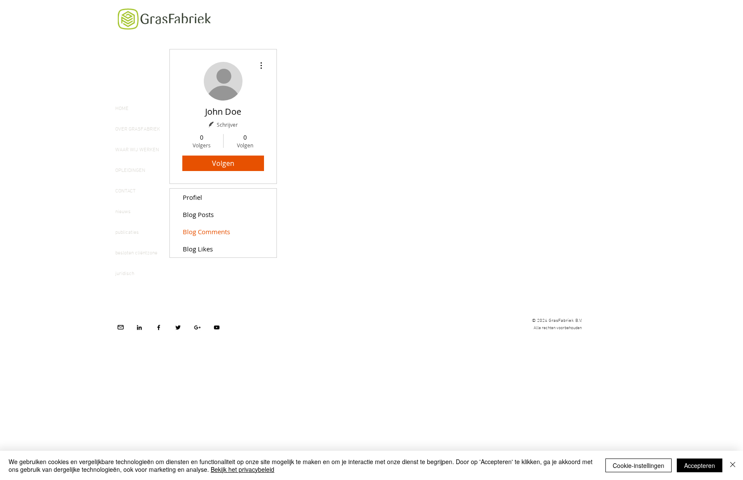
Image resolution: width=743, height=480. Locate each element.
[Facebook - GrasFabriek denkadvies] (158, 327)
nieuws (123, 212)
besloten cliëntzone (136, 253)
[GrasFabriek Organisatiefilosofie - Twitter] (178, 327)
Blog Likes (198, 249)
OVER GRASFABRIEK (137, 129)
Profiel (192, 197)
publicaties (127, 232)
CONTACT (125, 191)
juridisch (124, 274)
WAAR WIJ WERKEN (137, 150)
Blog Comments (206, 231)
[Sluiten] (733, 465)
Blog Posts (198, 214)
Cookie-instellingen (638, 465)
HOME (122, 109)
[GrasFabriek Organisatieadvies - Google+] (197, 327)
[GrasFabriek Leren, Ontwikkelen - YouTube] (216, 327)
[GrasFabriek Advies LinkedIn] (139, 327)
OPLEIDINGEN (130, 171)
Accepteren (699, 465)
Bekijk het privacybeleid (242, 469)
